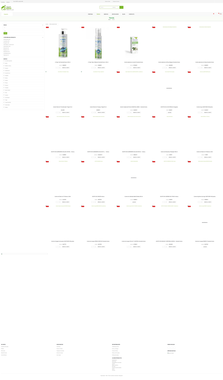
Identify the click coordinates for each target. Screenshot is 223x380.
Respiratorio (6, 51)
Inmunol (113, 363)
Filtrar (5, 33)
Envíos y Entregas (115, 348)
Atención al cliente (60, 352)
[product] (63, 88)
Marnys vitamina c (115, 365)
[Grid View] (220, 24)
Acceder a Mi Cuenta (4, 346)
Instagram (169, 347)
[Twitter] (219, 1)
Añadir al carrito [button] (65, 67)
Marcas (106, 14)
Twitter (171, 347)
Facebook (174, 347)
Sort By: (47, 24)
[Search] (121, 7)
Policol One (114, 361)
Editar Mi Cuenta (4, 352)
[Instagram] (217, 1)
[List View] (221, 24)
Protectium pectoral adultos (116, 367)
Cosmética (5, 41)
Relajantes (5, 49)
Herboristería (6, 46)
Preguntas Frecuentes (116, 1)
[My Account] (216, 14)
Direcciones (3, 350)
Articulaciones (6, 39)
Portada (90, 14)
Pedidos (2, 348)
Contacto (131, 14)
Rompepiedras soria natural (116, 362)
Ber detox (113, 366)
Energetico (5, 42)
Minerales (5, 48)
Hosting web (120, 375)
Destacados (115, 14)
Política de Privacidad (115, 352)
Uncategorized (6, 53)
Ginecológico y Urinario (8, 44)
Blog (123, 14)
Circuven (113, 370)
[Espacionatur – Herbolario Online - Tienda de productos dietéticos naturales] (7, 7)
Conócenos (58, 346)
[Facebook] (221, 1)
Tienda (98, 14)
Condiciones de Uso (115, 346)
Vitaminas (5, 55)
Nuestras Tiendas (107, 1)
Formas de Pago (115, 350)
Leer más (169, 112)
